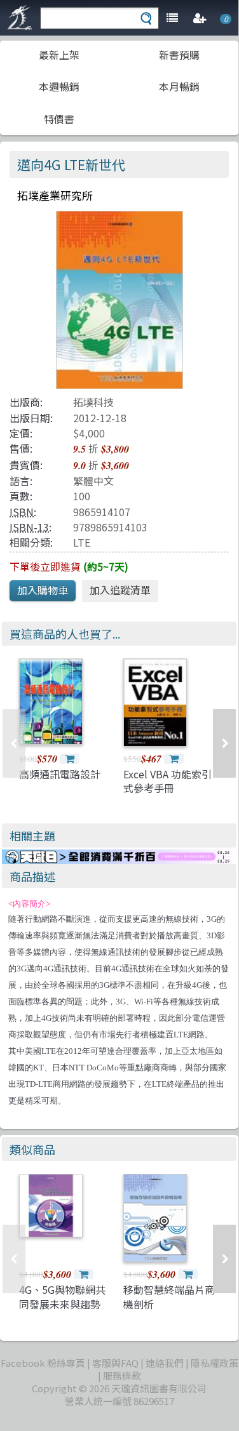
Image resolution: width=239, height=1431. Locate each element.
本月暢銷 (179, 86)
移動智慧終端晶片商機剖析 (169, 1296)
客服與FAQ (115, 1362)
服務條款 (122, 1375)
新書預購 (179, 54)
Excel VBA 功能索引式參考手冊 (167, 780)
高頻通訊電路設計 (59, 774)
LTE (81, 542)
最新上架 (59, 54)
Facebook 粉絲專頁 (43, 1362)
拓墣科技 (93, 401)
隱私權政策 (214, 1362)
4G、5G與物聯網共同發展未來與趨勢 (62, 1296)
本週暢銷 (59, 86)
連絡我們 (165, 1362)
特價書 (59, 118)
